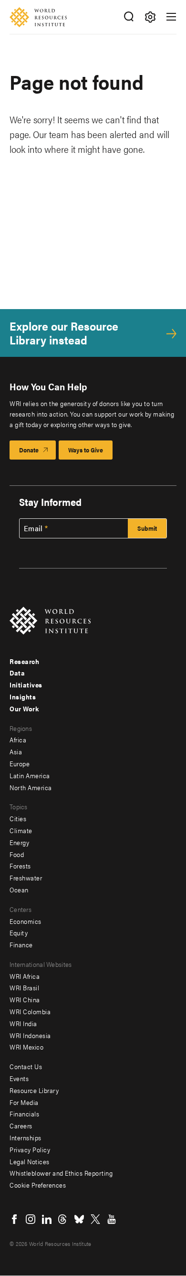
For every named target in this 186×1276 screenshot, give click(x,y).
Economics (25, 921)
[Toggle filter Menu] (150, 17)
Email (33, 528)
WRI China (25, 999)
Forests (20, 865)
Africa (18, 739)
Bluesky (79, 1219)
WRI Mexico (26, 1046)
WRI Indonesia (30, 1035)
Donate (29, 449)
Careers (21, 1125)
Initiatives (26, 684)
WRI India (23, 1023)
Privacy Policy (30, 1149)
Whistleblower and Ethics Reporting (61, 1173)
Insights (23, 696)
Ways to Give (85, 449)
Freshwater (26, 877)
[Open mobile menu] (171, 16)
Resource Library (34, 1090)
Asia (16, 751)
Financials (24, 1113)
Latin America (30, 775)
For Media (24, 1102)
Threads (63, 1219)
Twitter (95, 1219)
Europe (20, 763)
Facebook (14, 1219)
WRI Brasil (24, 987)
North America (31, 787)
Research (24, 661)
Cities (18, 818)
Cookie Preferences (38, 1185)
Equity (19, 932)
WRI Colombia (30, 1011)
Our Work (24, 708)
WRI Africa (25, 976)
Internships (25, 1137)
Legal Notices (30, 1161)
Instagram (30, 1219)
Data (17, 672)
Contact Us (26, 1066)
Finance (21, 944)
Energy (19, 842)
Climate (21, 830)
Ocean (19, 889)
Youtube (111, 1219)
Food (17, 854)
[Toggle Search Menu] (128, 17)
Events (19, 1078)
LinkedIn (47, 1219)
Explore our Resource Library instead (64, 333)
